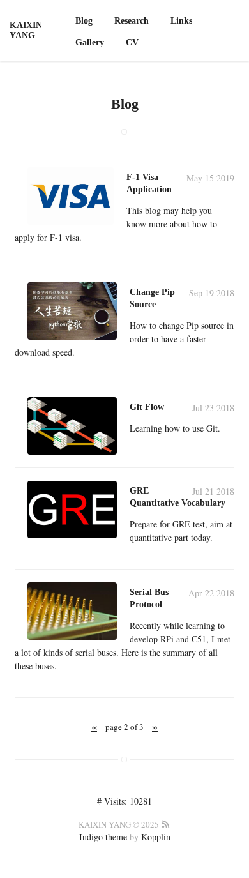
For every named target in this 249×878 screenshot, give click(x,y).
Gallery (89, 42)
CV (132, 42)
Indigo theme (103, 837)
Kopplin (155, 837)
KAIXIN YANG (26, 30)
